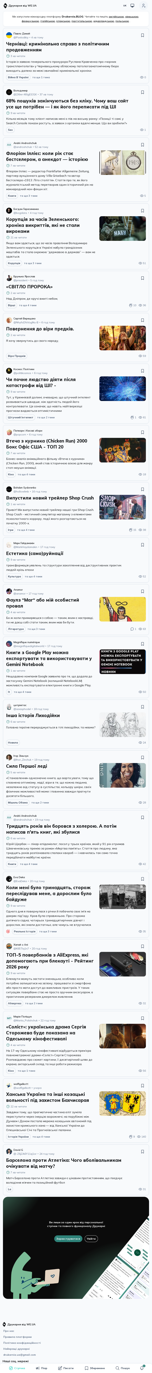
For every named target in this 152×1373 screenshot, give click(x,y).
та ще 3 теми (28, 195)
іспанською (63, 21)
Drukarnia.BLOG (72, 16)
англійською (116, 16)
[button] (141, 1368)
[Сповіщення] (142, 1368)
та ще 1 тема (41, 77)
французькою (30, 21)
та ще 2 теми (46, 417)
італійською (47, 21)
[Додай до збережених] (142, 35)
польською (122, 21)
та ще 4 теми (28, 305)
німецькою (131, 16)
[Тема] (132, 5)
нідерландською (103, 21)
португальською (82, 21)
